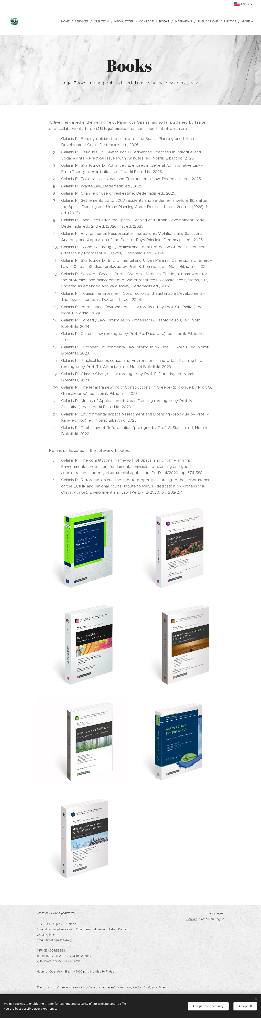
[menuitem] (66, 21)
